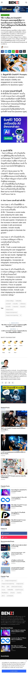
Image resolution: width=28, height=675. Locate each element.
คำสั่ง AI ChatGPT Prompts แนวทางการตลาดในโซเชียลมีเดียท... (13, 476)
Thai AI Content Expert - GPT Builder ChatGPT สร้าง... (18, 553)
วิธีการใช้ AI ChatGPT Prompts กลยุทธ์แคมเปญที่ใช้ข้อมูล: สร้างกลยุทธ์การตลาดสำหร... (14, 325)
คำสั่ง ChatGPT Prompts (17, 586)
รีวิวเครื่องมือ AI (5, 592)
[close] (26, 661)
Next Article (13, 329)
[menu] (2, 2)
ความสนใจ (8, 306)
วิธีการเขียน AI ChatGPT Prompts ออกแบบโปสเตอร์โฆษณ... (19, 505)
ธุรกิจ (8, 586)
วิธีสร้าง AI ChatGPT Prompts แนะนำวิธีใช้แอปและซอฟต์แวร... (13, 429)
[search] (26, 2)
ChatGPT (19, 592)
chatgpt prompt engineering (12, 315)
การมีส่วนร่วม (22, 303)
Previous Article (15, 323)
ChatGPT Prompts (19, 589)
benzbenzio (4, 368)
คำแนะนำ (13, 592)
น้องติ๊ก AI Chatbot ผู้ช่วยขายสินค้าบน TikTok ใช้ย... (19, 545)
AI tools (3, 589)
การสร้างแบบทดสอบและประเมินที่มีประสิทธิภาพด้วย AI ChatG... (13, 452)
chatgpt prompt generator (11, 312)
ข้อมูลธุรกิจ (22, 306)
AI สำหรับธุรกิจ (10, 595)
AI (20, 315)
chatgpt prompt (9, 309)
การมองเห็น (15, 303)
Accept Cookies (14, 671)
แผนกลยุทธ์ (8, 303)
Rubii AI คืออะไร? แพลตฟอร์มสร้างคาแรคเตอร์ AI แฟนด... (19, 490)
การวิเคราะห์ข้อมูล (9, 300)
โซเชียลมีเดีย (18, 300)
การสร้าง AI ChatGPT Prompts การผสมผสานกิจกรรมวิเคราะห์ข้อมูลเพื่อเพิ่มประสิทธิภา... (14, 331)
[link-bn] (14, 9)
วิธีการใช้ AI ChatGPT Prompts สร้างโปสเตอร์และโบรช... (18, 520)
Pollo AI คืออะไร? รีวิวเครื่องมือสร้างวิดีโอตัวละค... (18, 513)
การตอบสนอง (15, 306)
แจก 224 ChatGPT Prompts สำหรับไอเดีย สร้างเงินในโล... (17, 568)
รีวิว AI (3, 586)
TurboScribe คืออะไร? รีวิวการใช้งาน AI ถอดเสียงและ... (18, 498)
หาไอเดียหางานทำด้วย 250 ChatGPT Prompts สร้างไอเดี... (18, 561)
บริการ (3, 595)
